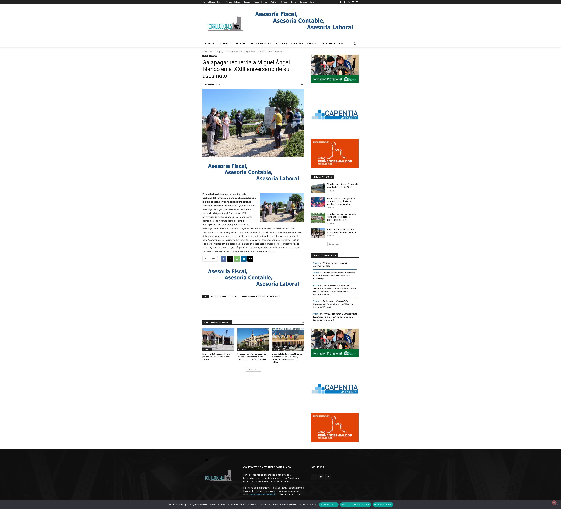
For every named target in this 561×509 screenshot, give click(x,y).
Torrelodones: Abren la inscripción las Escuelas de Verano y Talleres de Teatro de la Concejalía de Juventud (335, 316)
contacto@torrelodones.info (262, 494)
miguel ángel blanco (248, 296)
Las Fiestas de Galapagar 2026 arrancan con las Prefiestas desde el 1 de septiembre (341, 201)
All (303, 322)
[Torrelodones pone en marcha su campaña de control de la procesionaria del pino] (318, 218)
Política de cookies (383, 504)
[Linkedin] (244, 259)
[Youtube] (357, 2)
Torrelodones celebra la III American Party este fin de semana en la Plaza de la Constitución (334, 275)
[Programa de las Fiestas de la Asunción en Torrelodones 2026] (318, 233)
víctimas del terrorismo (269, 296)
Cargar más (252, 369)
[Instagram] (344, 2)
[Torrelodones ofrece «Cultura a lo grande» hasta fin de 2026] (318, 188)
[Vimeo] (352, 2)
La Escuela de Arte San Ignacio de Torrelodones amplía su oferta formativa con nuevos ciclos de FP (251, 356)
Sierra (211, 51)
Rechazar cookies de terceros (356, 504)
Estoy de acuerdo (329, 504)
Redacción (209, 84)
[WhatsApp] (237, 259)
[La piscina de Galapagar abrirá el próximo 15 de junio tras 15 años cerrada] (218, 339)
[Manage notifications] (554, 502)
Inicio (204, 51)
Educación (242, 349)
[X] (348, 2)
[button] (355, 43)
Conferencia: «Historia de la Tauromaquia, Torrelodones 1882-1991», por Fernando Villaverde (333, 304)
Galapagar (219, 51)
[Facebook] (340, 2)
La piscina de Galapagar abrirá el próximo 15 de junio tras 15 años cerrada (216, 356)
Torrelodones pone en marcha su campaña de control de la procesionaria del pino (342, 217)
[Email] (250, 259)
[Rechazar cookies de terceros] (557, 504)
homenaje (233, 296)
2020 (212, 296)
